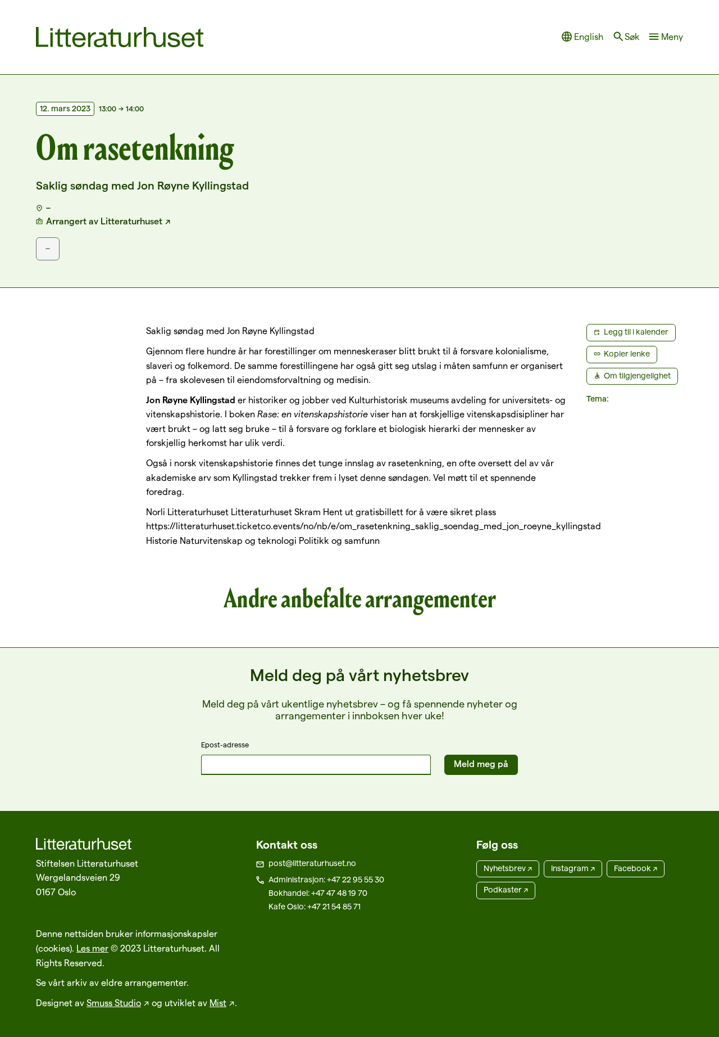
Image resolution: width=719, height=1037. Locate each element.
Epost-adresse (225, 745)
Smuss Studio (114, 1003)
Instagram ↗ (573, 868)
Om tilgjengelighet (637, 375)
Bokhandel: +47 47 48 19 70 (318, 893)
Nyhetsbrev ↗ (508, 868)
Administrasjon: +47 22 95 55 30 (326, 879)
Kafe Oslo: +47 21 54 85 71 (315, 906)
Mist (218, 1003)
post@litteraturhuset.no (312, 863)
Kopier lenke (627, 353)
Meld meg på (481, 764)
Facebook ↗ (635, 868)
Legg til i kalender (636, 331)
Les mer (92, 948)
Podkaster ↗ (506, 889)
